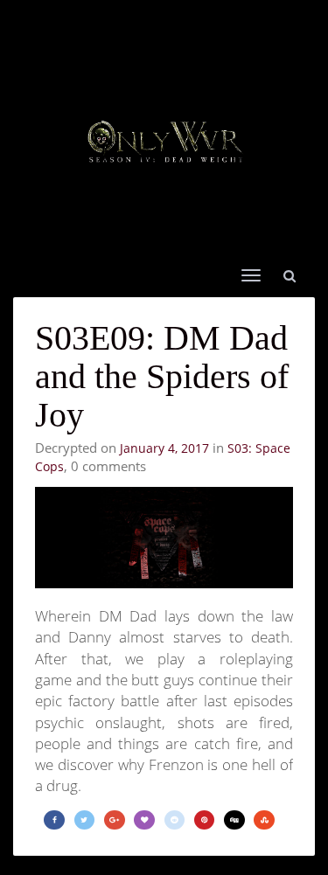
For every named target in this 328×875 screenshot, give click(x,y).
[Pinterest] (204, 820)
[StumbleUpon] (264, 820)
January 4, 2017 (164, 448)
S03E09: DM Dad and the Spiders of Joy (162, 376)
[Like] (144, 820)
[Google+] (114, 820)
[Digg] (234, 820)
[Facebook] (54, 820)
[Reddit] (174, 820)
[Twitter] (84, 820)
